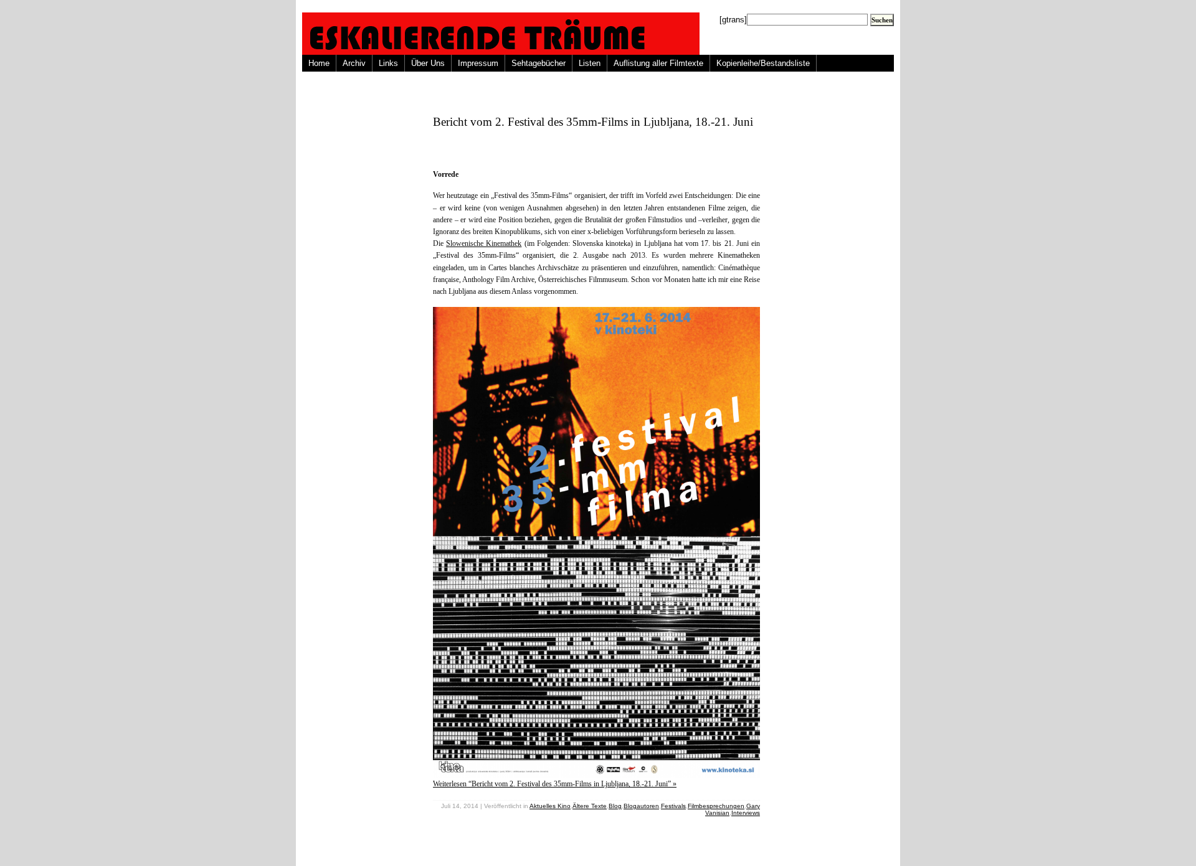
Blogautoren (641, 805)
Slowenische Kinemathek (483, 243)
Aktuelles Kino (550, 805)
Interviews (745, 812)
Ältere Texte (589, 805)
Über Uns (428, 63)
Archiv (354, 63)
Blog (615, 805)
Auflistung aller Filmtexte (658, 63)
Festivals (673, 805)
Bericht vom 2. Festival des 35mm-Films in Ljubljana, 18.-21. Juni (593, 121)
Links (388, 63)
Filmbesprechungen (716, 805)
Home (319, 63)
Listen (589, 63)
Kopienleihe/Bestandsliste (763, 63)
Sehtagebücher (538, 63)
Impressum (478, 63)
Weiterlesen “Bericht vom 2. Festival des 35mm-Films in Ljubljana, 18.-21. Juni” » (554, 783)
